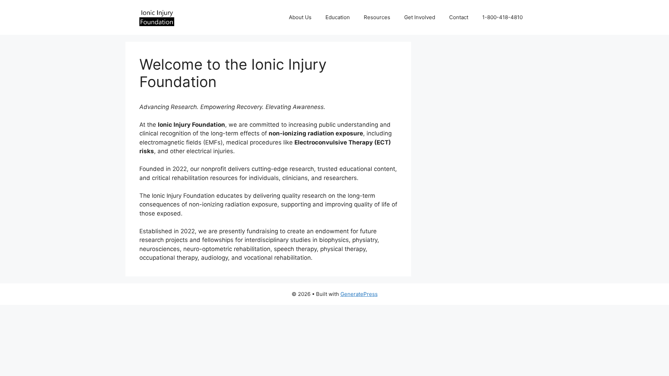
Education (337, 17)
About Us (300, 17)
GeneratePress (359, 294)
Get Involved (419, 17)
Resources (377, 17)
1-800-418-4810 (502, 17)
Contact (458, 17)
